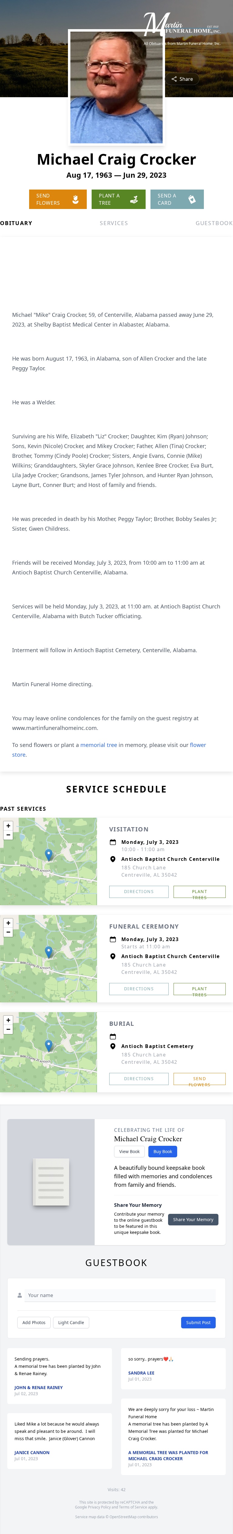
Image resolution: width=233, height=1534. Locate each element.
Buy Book (163, 1151)
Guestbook (214, 223)
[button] (48, 855)
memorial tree (98, 744)
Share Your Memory (193, 1219)
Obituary (16, 223)
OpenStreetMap (123, 1516)
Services (114, 223)
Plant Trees (199, 893)
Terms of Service (133, 1507)
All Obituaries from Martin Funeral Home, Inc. (182, 43)
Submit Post (198, 1322)
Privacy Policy (99, 1507)
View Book (129, 1151)
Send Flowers (200, 1080)
